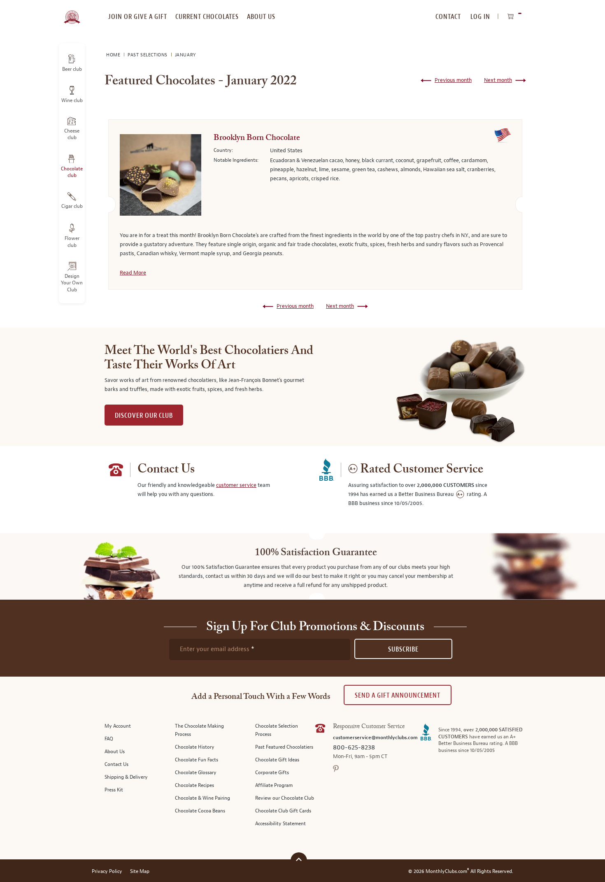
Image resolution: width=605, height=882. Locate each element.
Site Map (139, 871)
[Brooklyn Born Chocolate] (160, 176)
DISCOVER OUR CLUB (144, 415)
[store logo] (72, 12)
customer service (236, 485)
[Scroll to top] (299, 859)
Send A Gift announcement (397, 695)
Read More (133, 273)
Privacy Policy (107, 871)
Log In (480, 16)
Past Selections (148, 55)
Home (114, 55)
